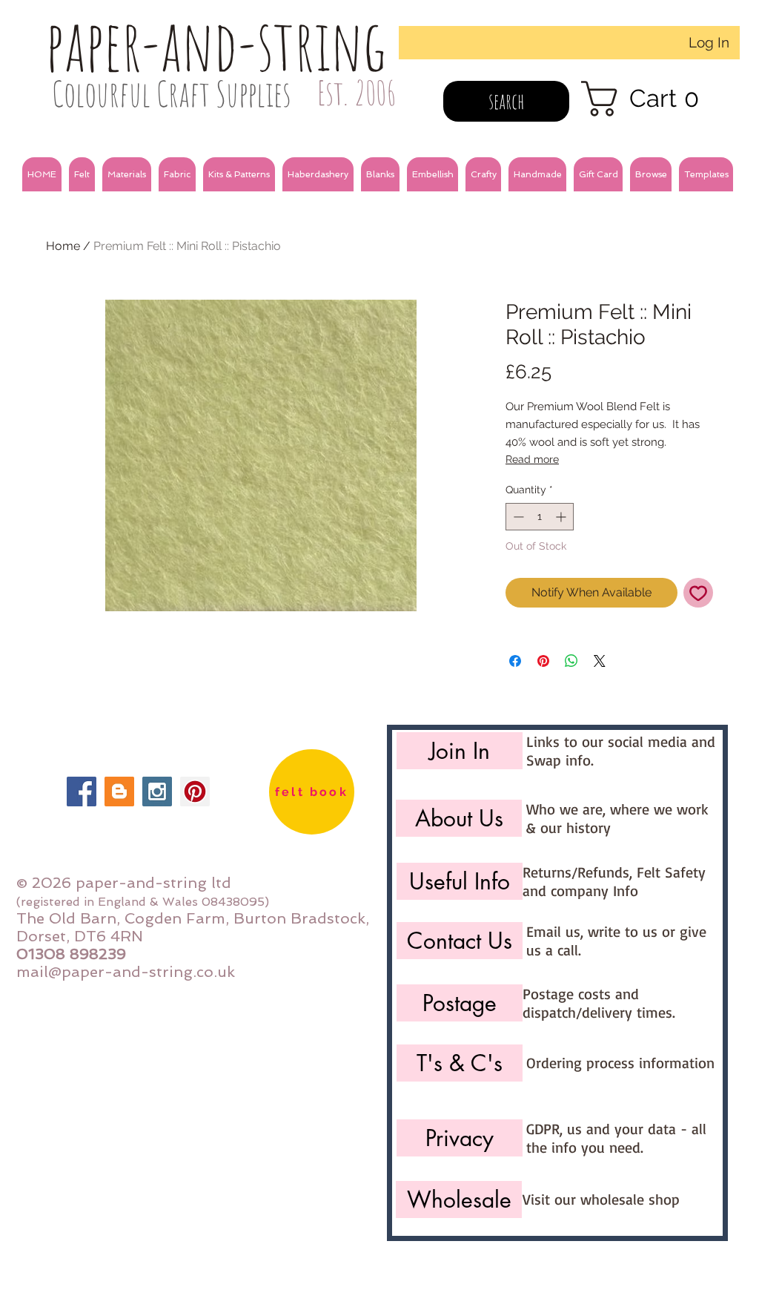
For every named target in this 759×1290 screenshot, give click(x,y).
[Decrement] (517, 517)
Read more (532, 459)
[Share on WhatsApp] (571, 661)
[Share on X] (600, 661)
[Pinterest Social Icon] (195, 791)
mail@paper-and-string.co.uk (125, 972)
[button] (82, 174)
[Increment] (562, 517)
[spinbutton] (539, 517)
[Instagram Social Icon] (157, 791)
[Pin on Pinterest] (543, 661)
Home (63, 246)
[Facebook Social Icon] (81, 791)
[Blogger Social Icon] (119, 791)
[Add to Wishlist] (698, 593)
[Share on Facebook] (515, 661)
